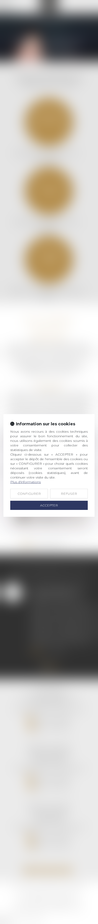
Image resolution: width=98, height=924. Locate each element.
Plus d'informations (25, 482)
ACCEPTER (49, 505)
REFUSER (69, 494)
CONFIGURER (29, 494)
